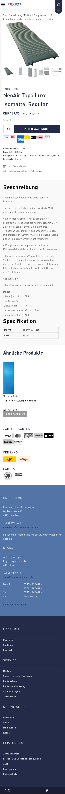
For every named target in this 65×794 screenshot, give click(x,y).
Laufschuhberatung (14, 686)
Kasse (6, 732)
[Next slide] (59, 389)
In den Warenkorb (37, 129)
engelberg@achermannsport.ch (20, 527)
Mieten (7, 670)
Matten (27, 15)
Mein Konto (9, 727)
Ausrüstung (16, 15)
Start (5, 15)
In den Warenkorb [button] (15, 414)
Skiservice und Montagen (17, 675)
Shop (6, 722)
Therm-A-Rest (11, 88)
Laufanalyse (10, 681)
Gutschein (9, 717)
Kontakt (7, 649)
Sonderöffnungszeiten (15, 604)
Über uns (8, 639)
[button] (8, 71)
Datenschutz (10, 773)
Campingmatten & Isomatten (39, 155)
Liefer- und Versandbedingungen (22, 758)
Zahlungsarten (11, 753)
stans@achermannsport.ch (18, 577)
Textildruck (9, 696)
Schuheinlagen (11, 691)
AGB (5, 763)
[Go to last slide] (5, 389)
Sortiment (9, 644)
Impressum (9, 768)
